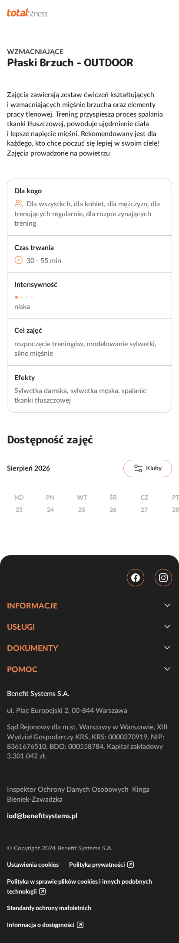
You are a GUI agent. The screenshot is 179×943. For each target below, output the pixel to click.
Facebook (135, 577)
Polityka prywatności (97, 864)
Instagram (163, 577)
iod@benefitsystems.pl (42, 815)
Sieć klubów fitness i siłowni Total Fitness (27, 12)
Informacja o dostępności (41, 924)
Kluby (154, 468)
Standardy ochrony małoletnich (49, 907)
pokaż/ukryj (167, 605)
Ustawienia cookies (33, 864)
